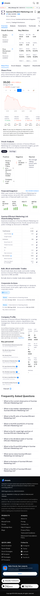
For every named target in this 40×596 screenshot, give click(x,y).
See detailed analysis (32, 191)
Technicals (32, 26)
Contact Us (24, 524)
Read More (21, 338)
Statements (22, 26)
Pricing (23, 521)
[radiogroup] (20, 90)
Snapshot (26, 66)
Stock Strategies (7, 551)
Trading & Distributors (18, 22)
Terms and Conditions (28, 533)
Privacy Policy (25, 530)
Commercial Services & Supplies (25, 19)
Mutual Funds (6, 521)
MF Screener (6, 554)
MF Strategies (6, 557)
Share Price (5, 66)
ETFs (3, 519)
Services (13, 16)
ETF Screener (6, 560)
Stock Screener (7, 546)
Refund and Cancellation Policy (29, 537)
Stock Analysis (16, 66)
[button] (7, 388)
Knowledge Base (7, 527)
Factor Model (6, 548)
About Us (24, 519)
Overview (4, 26)
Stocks (4, 524)
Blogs (3, 530)
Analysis (12, 26)
